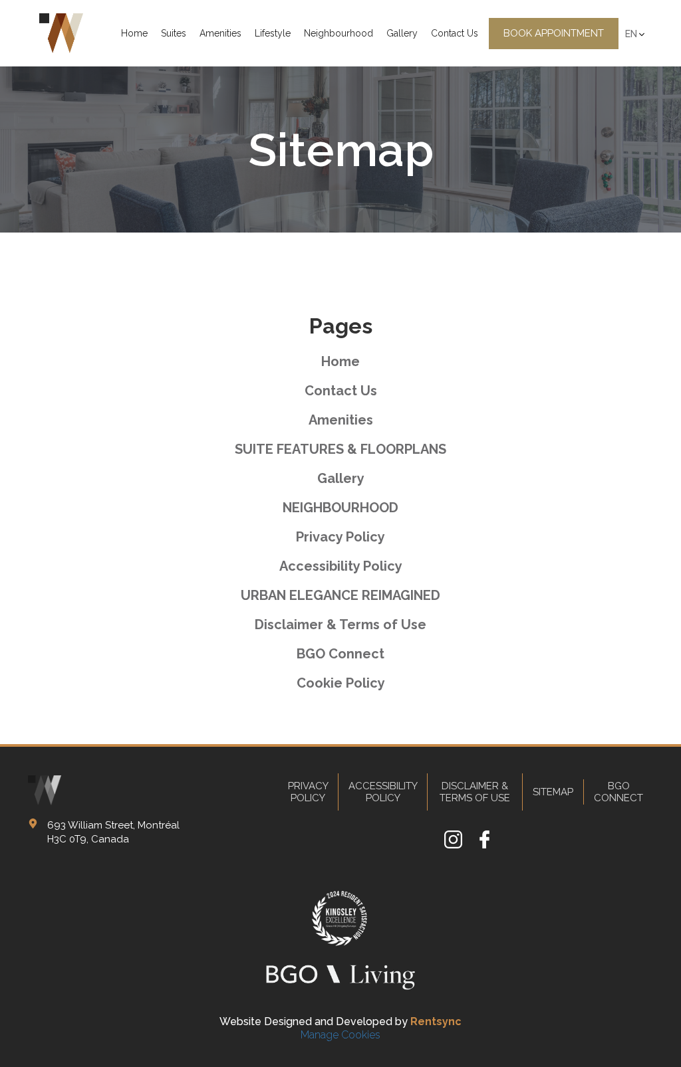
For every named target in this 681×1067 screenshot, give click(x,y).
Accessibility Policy (383, 792)
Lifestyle (273, 33)
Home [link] (340, 361)
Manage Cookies (340, 1034)
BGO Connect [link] (340, 654)
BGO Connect (618, 792)
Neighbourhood (338, 33)
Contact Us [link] (341, 391)
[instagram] (453, 844)
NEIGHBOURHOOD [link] (340, 508)
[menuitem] (134, 33)
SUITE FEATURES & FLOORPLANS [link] (340, 449)
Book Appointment (553, 33)
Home (134, 33)
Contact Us (454, 33)
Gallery (402, 33)
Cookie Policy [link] (341, 683)
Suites (173, 33)
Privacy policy (308, 792)
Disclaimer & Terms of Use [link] (340, 624)
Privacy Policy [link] (340, 537)
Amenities (220, 33)
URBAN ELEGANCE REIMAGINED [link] (340, 595)
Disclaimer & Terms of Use (475, 792)
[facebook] (484, 844)
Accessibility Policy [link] (340, 566)
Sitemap (553, 792)
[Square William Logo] (61, 33)
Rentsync (436, 1021)
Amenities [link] (341, 420)
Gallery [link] (340, 478)
